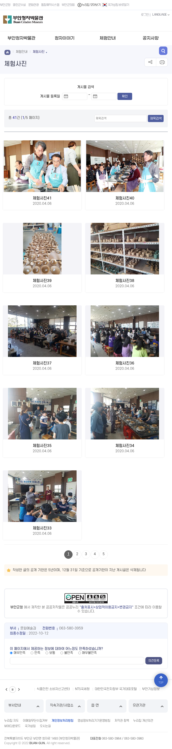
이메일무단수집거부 (35, 720)
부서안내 (14, 705)
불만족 (68, 653)
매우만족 (19, 653)
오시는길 (45, 726)
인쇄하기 (162, 62)
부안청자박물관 (21, 38)
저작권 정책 (122, 720)
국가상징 (30, 726)
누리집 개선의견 (143, 720)
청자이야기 (64, 38)
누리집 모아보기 (91, 5)
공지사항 (151, 38)
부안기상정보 (104, 689)
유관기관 (139, 705)
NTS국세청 (36, 689)
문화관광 (33, 5)
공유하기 (150, 62)
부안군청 (5, 5)
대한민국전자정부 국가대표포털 (70, 689)
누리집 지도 (11, 720)
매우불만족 (89, 653)
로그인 (145, 15)
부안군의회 (68, 5)
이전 (6, 689)
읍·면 (95, 705)
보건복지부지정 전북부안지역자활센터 (144, 689)
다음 (19, 689)
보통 (52, 653)
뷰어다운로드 (12, 726)
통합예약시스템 (50, 5)
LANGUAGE (159, 14)
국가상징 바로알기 (118, 5)
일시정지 (12, 689)
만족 (37, 653)
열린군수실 (19, 5)
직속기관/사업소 (61, 705)
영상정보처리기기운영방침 (94, 720)
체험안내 (108, 38)
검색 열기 (163, 51)
